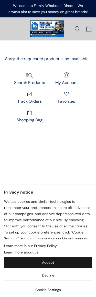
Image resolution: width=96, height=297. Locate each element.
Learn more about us (21, 252)
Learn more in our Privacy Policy (30, 245)
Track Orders (29, 101)
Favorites (66, 101)
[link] (48, 288)
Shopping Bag (29, 120)
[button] (48, 28)
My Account (66, 82)
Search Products (29, 82)
